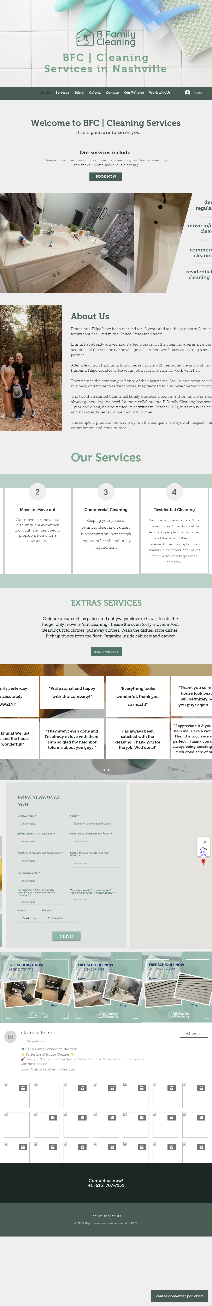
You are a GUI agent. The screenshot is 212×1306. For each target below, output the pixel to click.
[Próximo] (195, 722)
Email (73, 815)
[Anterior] (16, 722)
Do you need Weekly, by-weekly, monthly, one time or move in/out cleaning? (36, 892)
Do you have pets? (28, 872)
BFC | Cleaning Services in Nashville (106, 63)
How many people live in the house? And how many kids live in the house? (91, 891)
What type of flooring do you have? (90, 833)
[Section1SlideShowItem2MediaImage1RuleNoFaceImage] (108, 770)
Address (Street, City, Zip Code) (35, 833)
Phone (45, 910)
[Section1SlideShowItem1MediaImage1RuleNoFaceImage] (103, 770)
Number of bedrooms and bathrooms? (39, 852)
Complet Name (26, 815)
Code (20, 910)
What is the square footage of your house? (89, 854)
